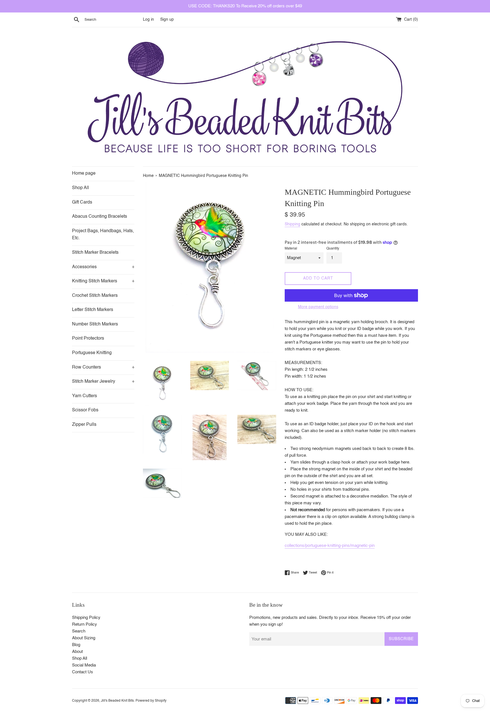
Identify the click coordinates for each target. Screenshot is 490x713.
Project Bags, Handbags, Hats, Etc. (103, 235)
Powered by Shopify (151, 701)
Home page (84, 173)
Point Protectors (88, 338)
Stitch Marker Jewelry (103, 381)
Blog (76, 645)
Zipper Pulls (84, 424)
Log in (148, 20)
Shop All (80, 188)
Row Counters (103, 367)
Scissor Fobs (85, 410)
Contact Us (82, 672)
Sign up (167, 20)
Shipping (292, 224)
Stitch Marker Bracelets (95, 252)
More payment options (318, 307)
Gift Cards (82, 202)
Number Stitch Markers (95, 324)
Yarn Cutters (84, 396)
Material (291, 248)
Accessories (103, 267)
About (77, 651)
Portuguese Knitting (92, 353)
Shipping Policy (86, 617)
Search (78, 631)
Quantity (332, 248)
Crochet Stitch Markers (95, 295)
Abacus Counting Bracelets (99, 216)
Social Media (84, 665)
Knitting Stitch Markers (103, 281)
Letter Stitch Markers (92, 310)
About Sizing (83, 638)
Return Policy (84, 624)
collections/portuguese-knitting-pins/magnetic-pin (330, 545)
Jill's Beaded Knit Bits (117, 701)
